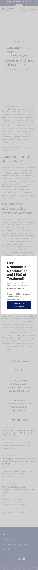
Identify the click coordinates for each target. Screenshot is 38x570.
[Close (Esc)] (34, 259)
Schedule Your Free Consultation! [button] (19, 305)
